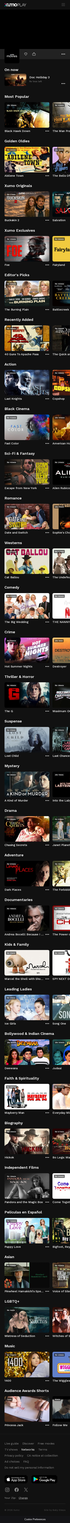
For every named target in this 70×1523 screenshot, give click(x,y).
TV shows (11, 1449)
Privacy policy (13, 1455)
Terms (42, 1449)
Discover (28, 1443)
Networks (27, 1449)
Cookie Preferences (35, 1519)
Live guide (11, 1443)
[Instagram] (7, 1490)
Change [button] (23, 1497)
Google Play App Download (44, 1480)
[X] (26, 1490)
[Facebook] (16, 1490)
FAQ (26, 1461)
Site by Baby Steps (55, 1510)
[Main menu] (63, 4)
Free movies (46, 1443)
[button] (35, 80)
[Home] (15, 4)
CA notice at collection (42, 1455)
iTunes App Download (16, 1480)
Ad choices (12, 1461)
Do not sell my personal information (29, 1467)
